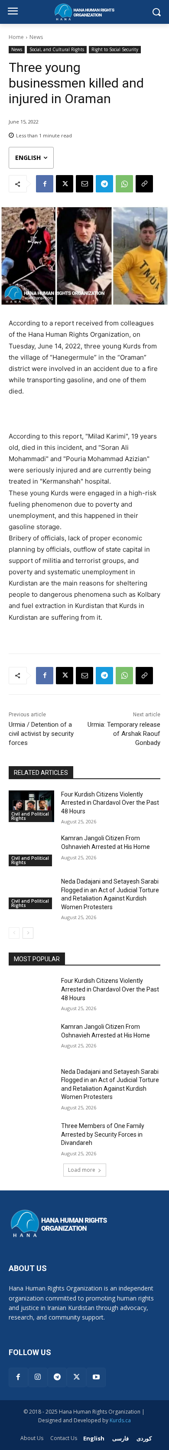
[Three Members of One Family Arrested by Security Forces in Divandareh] (31, 1138)
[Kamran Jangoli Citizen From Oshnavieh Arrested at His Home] (31, 850)
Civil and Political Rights (30, 816)
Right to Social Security (114, 49)
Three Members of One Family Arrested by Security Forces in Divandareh (102, 1134)
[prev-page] (14, 933)
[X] (64, 183)
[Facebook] (44, 183)
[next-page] (28, 933)
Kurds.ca (120, 1420)
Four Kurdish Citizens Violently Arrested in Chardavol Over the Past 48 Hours (110, 803)
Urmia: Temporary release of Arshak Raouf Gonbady (124, 734)
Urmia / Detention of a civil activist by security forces (41, 734)
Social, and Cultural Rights (56, 49)
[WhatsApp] (124, 183)
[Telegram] (104, 183)
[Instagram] (38, 1377)
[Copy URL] (144, 183)
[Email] (84, 183)
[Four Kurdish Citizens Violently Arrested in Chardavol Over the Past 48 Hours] (31, 806)
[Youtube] (96, 1377)
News (36, 37)
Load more (81, 1170)
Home (16, 37)
